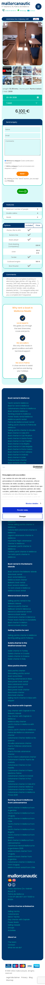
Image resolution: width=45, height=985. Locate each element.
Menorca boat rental (17, 614)
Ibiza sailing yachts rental (18, 673)
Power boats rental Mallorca (20, 416)
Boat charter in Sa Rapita (18, 444)
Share (21, 191)
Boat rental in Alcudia (17, 463)
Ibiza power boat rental (18, 681)
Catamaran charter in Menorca (21, 617)
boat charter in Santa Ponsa (20, 438)
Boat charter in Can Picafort (20, 435)
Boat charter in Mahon (17, 622)
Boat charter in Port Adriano (20, 452)
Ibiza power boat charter (18, 689)
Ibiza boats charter (16, 692)
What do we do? (15, 947)
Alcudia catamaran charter (19, 743)
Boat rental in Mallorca (18, 398)
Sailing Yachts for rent (18, 630)
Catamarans (13, 914)
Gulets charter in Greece (18, 656)
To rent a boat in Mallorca (19, 588)
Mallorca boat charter (17, 580)
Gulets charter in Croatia (18, 653)
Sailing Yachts (14, 911)
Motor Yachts (13, 917)
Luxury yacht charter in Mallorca (22, 729)
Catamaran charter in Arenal (20, 776)
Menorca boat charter (18, 595)
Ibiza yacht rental (15, 687)
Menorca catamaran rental (20, 611)
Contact (32, 11)
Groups (11, 927)
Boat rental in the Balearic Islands (22, 571)
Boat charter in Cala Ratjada (20, 446)
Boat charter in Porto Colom (20, 449)
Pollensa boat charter (17, 460)
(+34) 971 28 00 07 (10, 11)
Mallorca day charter (17, 721)
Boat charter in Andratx (18, 454)
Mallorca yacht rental (17, 419)
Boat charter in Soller (17, 457)
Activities (12, 930)
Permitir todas (22, 510)
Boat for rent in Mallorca (18, 406)
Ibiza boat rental (15, 574)
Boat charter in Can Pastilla (19, 441)
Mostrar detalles (32, 503)
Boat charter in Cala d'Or (18, 433)
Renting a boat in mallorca (19, 414)
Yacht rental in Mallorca (18, 403)
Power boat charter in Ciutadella (22, 620)
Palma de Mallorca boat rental (21, 422)
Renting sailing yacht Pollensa (20, 638)
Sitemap (9, 980)
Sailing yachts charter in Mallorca (22, 635)
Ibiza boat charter (15, 695)
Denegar (22, 516)
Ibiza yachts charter (17, 665)
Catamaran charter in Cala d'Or (21, 784)
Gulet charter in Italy (17, 659)
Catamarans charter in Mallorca (22, 408)
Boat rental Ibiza (15, 676)
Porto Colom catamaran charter (22, 757)
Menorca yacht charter (18, 606)
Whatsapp (23, 11)
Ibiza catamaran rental (18, 684)
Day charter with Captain (20, 705)
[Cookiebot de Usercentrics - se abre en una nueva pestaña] (32, 467)
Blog (31, 977)
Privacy (11, 181)
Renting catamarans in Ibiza (20, 679)
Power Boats (13, 922)
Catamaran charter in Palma (20, 789)
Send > (22, 174)
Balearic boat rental (16, 582)
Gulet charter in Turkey (18, 651)
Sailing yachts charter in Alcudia (21, 430)
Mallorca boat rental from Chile (21, 867)
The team (12, 942)
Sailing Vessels (14, 925)
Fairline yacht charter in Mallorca (22, 551)
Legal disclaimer (13, 977)
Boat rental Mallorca (17, 577)
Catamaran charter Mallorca (20, 787)
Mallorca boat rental (17, 590)
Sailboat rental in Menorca (19, 609)
